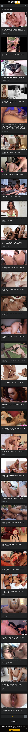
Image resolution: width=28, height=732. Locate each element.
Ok (10, 729)
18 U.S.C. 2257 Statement (12, 724)
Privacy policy (16, 729)
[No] (26, 728)
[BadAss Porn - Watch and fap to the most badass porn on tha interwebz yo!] (14, 2)
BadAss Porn (15, 721)
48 (18, 717)
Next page (25, 716)
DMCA (19, 724)
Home (4, 724)
